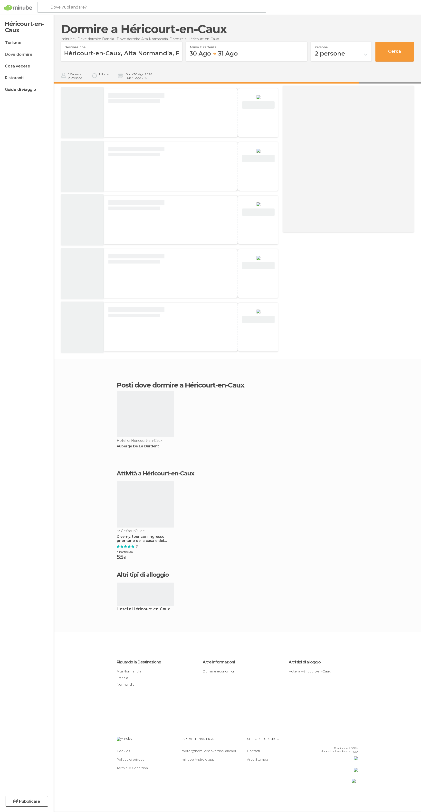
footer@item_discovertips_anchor (209, 751)
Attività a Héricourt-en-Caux (155, 473)
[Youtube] (354, 740)
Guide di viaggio (20, 89)
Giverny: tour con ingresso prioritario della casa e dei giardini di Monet (140, 539)
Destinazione (75, 45)
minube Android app (198, 759)
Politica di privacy (130, 759)
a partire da (125, 552)
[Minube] (18, 7)
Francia (122, 678)
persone (321, 45)
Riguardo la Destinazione (139, 662)
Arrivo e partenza (203, 45)
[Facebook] (330, 740)
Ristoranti (14, 78)
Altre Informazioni (219, 662)
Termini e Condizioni (133, 768)
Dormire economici (218, 671)
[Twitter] (338, 740)
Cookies (123, 751)
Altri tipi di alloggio (305, 662)
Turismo (13, 42)
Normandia (125, 684)
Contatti (253, 751)
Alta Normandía (129, 671)
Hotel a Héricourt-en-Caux (143, 609)
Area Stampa (257, 759)
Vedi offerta (258, 105)
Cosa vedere (17, 66)
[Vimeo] (346, 740)
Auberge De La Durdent (138, 446)
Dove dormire (18, 54)
